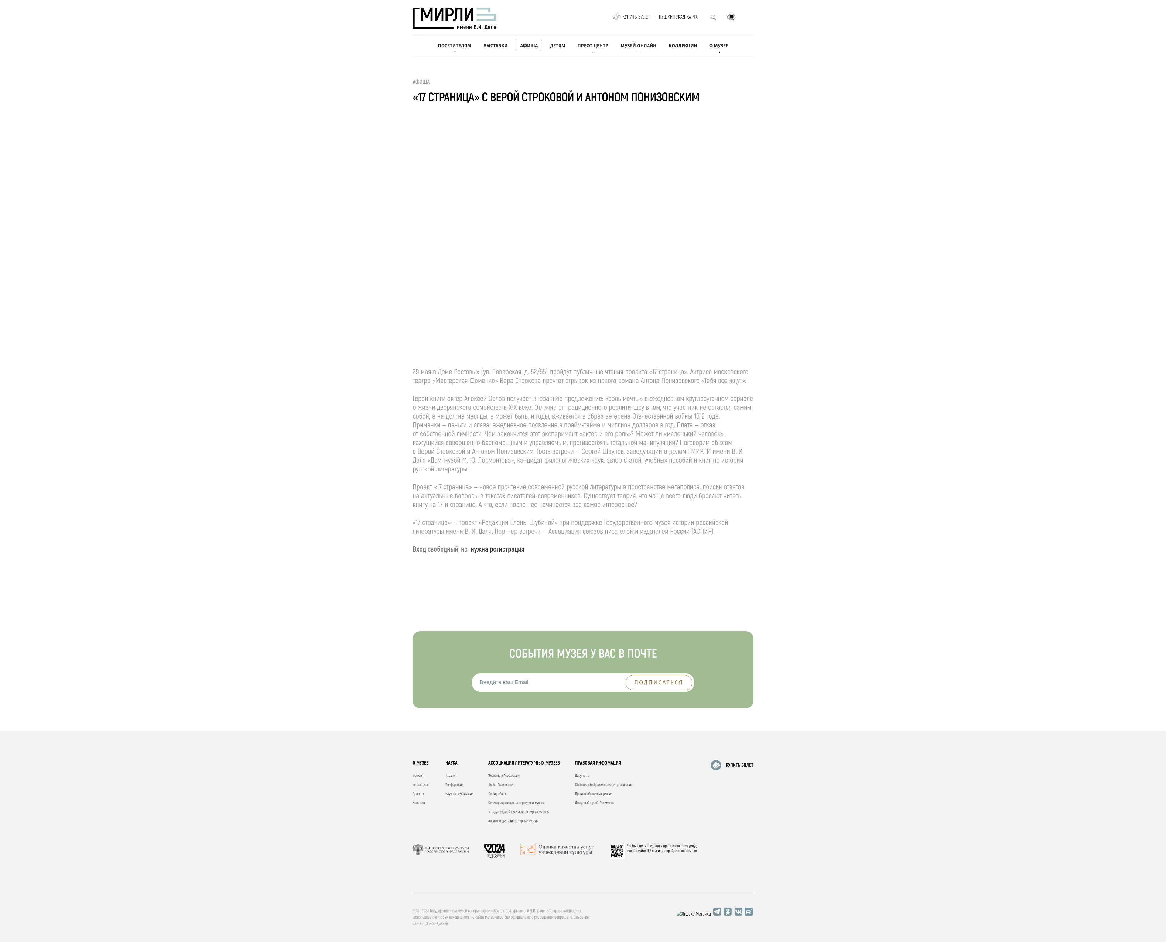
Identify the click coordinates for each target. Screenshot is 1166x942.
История (418, 775)
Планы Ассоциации (500, 785)
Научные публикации (459, 794)
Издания (450, 775)
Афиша (529, 46)
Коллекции (683, 46)
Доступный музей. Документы (594, 803)
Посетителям (454, 46)
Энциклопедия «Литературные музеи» (513, 821)
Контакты (419, 803)
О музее (718, 46)
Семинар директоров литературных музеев (516, 803)
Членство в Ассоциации (503, 775)
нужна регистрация (497, 549)
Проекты (418, 794)
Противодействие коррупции (593, 794)
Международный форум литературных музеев (518, 812)
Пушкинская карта (678, 17)
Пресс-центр (593, 46)
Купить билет (636, 17)
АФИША (421, 82)
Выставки (495, 46)
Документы (582, 775)
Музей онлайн (638, 46)
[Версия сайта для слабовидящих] (731, 17)
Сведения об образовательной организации (603, 785)
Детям (557, 46)
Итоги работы (497, 794)
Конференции (454, 785)
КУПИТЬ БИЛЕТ (739, 765)
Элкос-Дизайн (437, 923)
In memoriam (421, 785)
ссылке (691, 850)
